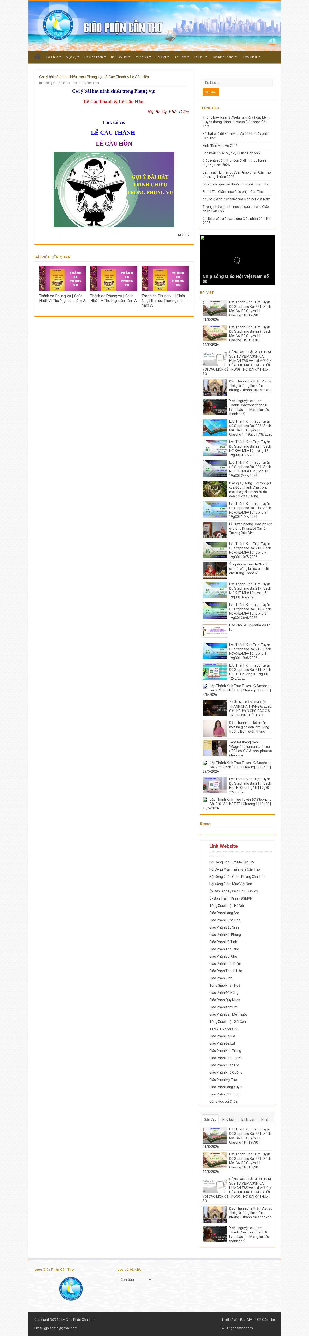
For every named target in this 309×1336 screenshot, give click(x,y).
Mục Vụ (71, 57)
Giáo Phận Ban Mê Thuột (228, 1014)
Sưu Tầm (180, 57)
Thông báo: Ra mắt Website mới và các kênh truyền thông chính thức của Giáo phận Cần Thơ (236, 122)
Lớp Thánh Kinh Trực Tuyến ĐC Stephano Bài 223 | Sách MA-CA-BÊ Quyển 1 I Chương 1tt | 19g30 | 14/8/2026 (237, 335)
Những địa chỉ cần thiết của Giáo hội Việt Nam (236, 199)
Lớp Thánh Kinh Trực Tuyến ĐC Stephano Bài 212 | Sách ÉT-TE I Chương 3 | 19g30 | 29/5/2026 (237, 767)
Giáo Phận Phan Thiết (225, 1058)
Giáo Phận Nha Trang (225, 1051)
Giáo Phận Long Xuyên (226, 1087)
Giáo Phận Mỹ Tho (223, 1080)
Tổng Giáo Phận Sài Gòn (227, 1022)
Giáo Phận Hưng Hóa (224, 920)
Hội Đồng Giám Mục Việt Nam (231, 884)
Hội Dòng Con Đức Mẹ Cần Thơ (232, 862)
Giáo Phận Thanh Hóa (225, 971)
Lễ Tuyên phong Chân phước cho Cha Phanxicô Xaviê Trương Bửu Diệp (250, 528)
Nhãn (265, 1119)
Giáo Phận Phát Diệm (225, 964)
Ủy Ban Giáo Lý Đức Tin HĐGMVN (233, 891)
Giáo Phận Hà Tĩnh (223, 942)
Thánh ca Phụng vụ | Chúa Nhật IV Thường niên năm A (113, 298)
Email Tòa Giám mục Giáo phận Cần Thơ (233, 192)
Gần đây (210, 1119)
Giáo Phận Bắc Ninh (224, 927)
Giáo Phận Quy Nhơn (224, 1000)
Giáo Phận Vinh (220, 978)
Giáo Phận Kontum (223, 1007)
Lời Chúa (52, 57)
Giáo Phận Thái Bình (224, 949)
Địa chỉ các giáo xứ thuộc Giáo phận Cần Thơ (236, 184)
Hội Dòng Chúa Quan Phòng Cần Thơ (237, 877)
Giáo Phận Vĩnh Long (224, 1094)
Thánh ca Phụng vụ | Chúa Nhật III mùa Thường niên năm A (163, 301)
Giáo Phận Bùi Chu (223, 956)
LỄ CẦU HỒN (114, 143)
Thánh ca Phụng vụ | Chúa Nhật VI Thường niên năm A (62, 298)
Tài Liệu (199, 57)
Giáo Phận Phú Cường (225, 1072)
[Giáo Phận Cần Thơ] (154, 26)
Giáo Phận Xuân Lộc (224, 1065)
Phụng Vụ (141, 57)
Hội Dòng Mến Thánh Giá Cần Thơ (234, 869)
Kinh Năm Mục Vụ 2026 (220, 145)
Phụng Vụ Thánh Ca (57, 83)
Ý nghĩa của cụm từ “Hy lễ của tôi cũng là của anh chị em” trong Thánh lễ (249, 568)
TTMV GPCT (249, 57)
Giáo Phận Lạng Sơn (224, 913)
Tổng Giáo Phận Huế (224, 985)
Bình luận (248, 1119)
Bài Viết (161, 57)
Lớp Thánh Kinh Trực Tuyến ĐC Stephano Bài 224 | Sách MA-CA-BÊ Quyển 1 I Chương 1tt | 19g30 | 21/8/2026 (237, 311)
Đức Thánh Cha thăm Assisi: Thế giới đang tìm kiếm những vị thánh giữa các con (250, 385)
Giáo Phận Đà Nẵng (223, 993)
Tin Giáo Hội (119, 57)
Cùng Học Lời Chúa (223, 1101)
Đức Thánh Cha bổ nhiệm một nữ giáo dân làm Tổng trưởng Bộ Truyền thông (249, 727)
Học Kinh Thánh (222, 57)
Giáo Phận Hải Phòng (225, 935)
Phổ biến (228, 1119)
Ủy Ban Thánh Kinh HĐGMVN (230, 898)
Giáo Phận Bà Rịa (222, 1036)
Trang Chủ (37, 56)
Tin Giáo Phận (93, 57)
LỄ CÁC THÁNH (114, 133)
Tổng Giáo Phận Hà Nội (226, 906)
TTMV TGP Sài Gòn (223, 1029)
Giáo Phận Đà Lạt (222, 1043)
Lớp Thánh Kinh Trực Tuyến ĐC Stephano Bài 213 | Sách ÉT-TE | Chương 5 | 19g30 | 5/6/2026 (237, 690)
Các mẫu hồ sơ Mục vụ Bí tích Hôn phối (231, 153)
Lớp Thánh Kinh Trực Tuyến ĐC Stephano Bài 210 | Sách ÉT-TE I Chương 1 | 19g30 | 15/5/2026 (237, 804)
